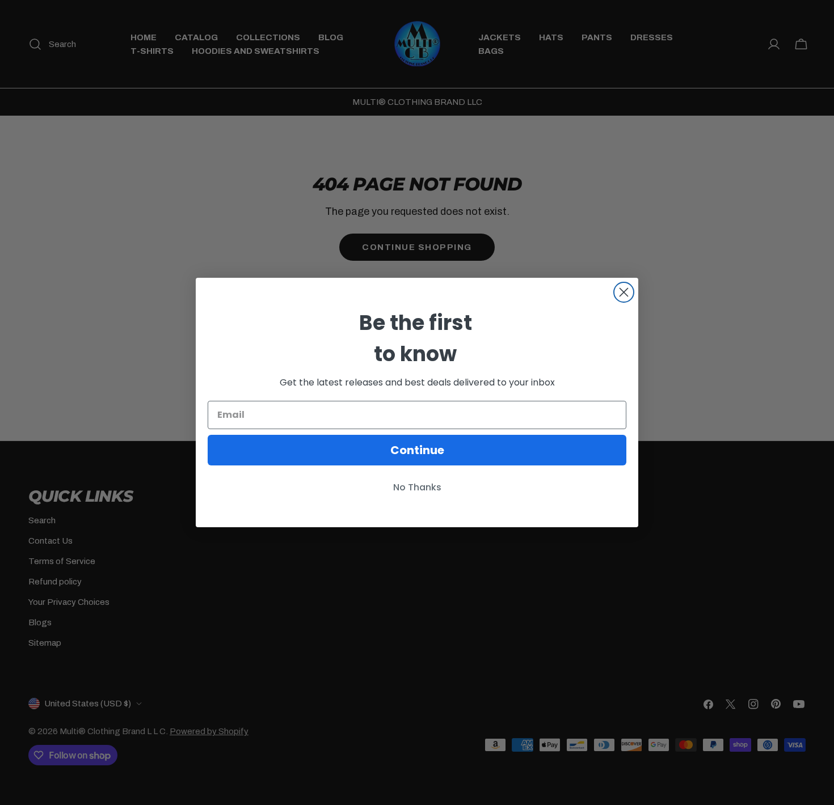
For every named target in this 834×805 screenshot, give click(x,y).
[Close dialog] (624, 292)
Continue (417, 450)
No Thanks (417, 487)
